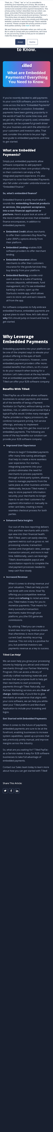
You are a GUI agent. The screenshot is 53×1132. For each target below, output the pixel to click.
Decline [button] (32, 42)
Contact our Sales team (15, 767)
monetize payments (18, 605)
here (27, 25)
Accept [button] (20, 42)
